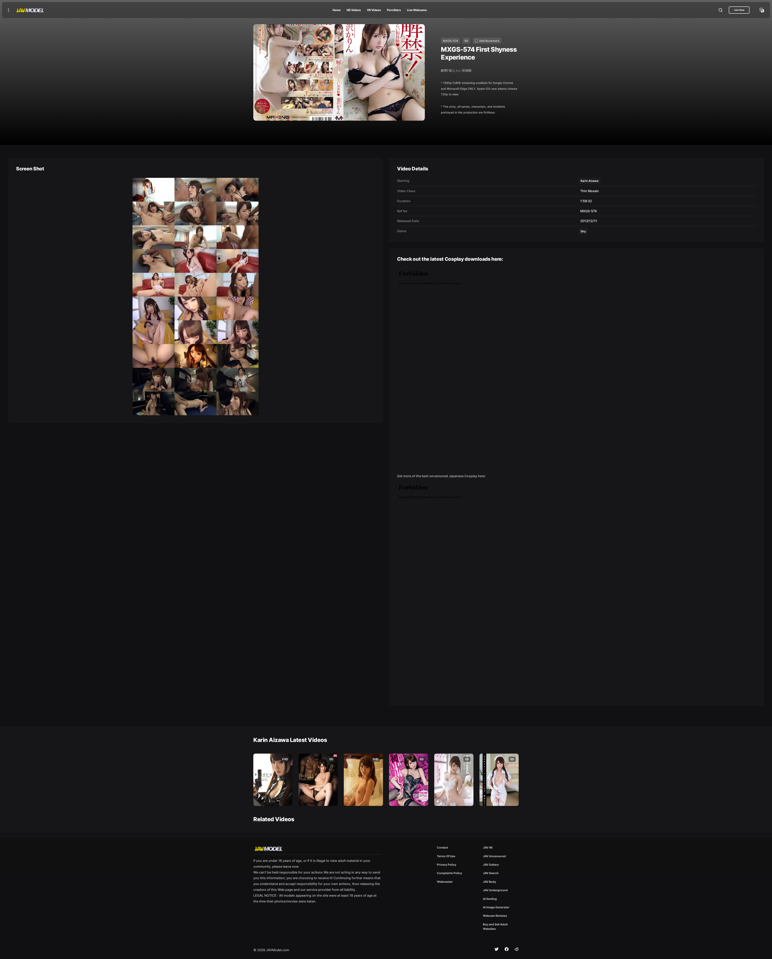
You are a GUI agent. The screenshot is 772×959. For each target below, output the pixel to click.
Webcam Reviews (495, 915)
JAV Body (489, 881)
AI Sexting (490, 898)
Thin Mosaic (589, 191)
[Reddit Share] (517, 949)
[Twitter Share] (497, 949)
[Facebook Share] (507, 949)
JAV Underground (495, 890)
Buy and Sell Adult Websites (495, 926)
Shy (583, 231)
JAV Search (491, 873)
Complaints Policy (449, 873)
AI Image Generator (496, 907)
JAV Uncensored (494, 856)
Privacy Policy (446, 864)
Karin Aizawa (590, 180)
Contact (442, 847)
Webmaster (445, 881)
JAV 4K (488, 847)
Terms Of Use (446, 856)
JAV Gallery (491, 864)
